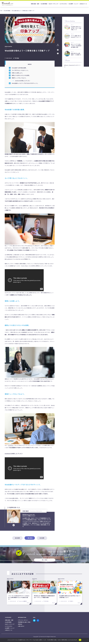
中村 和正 (46, 601)
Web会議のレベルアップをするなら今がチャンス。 (25, 83)
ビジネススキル (63, 3)
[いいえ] (87, 640)
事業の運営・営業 (35, 3)
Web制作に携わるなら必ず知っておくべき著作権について (69, 596)
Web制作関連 (44, 3)
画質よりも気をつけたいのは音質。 (21, 75)
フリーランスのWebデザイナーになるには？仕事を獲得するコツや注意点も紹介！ (18, 597)
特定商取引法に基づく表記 (24, 622)
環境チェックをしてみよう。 (19, 78)
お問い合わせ (21, 626)
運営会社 (20, 624)
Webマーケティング (53, 3)
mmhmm (10, 445)
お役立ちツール (83, 3)
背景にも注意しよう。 (17, 73)
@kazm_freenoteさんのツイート (72, 66)
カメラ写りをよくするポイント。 (20, 70)
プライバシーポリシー (23, 620)
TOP (1, 10)
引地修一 (71, 601)
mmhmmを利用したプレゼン (22, 80)
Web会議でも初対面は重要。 (19, 68)
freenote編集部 (23, 601)
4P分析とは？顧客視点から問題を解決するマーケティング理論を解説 (44, 596)
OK (80, 639)
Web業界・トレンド (73, 3)
